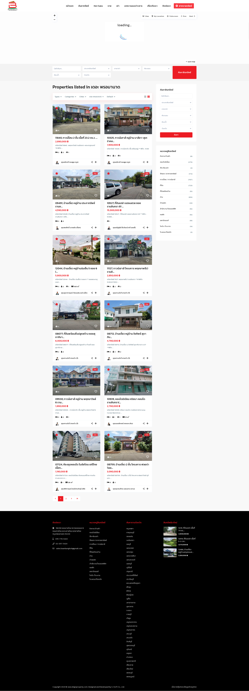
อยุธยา (129, 653)
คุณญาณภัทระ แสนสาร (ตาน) (124, 489)
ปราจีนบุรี (130, 579)
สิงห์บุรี (129, 641)
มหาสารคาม (130, 602)
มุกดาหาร (129, 606)
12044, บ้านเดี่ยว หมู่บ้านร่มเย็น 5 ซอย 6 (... (76, 270)
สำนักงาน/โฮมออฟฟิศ (168, 208)
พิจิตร (128, 591)
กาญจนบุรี (130, 532)
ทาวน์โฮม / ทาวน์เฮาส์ (167, 179)
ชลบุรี (128, 544)
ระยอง (129, 610)
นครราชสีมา (131, 556)
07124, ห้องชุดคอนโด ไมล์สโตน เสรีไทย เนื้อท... (76, 466)
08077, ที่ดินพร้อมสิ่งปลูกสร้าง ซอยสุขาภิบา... (75, 335)
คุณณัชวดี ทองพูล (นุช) (69, 162)
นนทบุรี (129, 563)
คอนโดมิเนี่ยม (165, 162)
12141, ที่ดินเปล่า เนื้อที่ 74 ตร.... (186, 529)
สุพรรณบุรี (130, 645)
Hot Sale (98, 6)
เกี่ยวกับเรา (152, 6)
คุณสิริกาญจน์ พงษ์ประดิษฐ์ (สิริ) (73, 489)
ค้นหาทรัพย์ (83, 6)
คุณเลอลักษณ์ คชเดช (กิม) (123, 423)
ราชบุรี (129, 614)
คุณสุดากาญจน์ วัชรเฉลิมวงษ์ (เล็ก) (74, 293)
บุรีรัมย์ (129, 567)
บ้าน (161, 197)
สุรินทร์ (129, 649)
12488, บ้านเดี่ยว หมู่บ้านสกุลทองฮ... (185, 551)
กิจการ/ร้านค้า (165, 156)
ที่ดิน (161, 185)
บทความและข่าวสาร (133, 6)
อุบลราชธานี (131, 661)
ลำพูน (128, 618)
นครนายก (130, 548)
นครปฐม (129, 552)
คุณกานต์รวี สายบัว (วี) (121, 293)
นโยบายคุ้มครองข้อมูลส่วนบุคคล (184, 687)
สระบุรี (129, 633)
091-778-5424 (61, 539)
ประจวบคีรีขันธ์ (132, 575)
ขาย (109, 6)
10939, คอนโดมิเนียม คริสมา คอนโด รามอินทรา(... (126, 400)
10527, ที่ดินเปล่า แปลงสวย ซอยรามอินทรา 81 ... (124, 204)
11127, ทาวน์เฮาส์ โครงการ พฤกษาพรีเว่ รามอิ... (127, 270)
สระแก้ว (129, 637)
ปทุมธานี (129, 571)
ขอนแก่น (129, 536)
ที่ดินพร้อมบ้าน (165, 191)
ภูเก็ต (128, 598)
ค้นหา (176, 134)
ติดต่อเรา (166, 6)
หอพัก (162, 214)
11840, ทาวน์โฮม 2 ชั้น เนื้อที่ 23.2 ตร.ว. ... (76, 138)
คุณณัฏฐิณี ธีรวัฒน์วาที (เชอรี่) (124, 227)
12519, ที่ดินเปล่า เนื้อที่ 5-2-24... (186, 540)
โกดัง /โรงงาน (165, 226)
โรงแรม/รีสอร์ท (165, 232)
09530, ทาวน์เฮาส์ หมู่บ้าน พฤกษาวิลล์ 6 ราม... (75, 400)
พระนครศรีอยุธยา (133, 583)
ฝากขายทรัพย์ (185, 6)
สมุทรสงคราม (131, 626)
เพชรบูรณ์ (130, 676)
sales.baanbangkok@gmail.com (69, 548)
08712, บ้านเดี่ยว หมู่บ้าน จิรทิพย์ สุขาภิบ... (126, 335)
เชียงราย (129, 665)
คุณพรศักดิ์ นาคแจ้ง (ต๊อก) (71, 227)
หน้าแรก (69, 6)
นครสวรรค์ (130, 559)
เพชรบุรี (129, 672)
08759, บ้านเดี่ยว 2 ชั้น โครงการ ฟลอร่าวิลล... (128, 466)
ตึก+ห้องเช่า (164, 168)
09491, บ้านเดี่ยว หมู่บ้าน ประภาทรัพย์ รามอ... (75, 204)
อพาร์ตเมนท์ (164, 220)
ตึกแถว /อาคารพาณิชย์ (168, 173)
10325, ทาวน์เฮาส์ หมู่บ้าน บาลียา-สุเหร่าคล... (127, 139)
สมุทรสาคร (130, 630)
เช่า (117, 6)
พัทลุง (128, 587)
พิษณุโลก (129, 594)
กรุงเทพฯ (129, 528)
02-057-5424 (61, 543)
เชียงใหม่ (129, 668)
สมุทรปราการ (131, 622)
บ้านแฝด (163, 203)
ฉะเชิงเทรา (130, 540)
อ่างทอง (129, 657)
